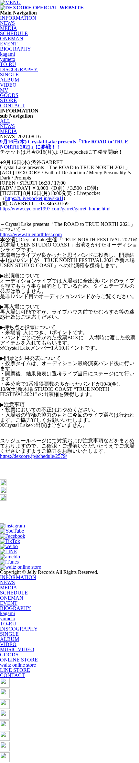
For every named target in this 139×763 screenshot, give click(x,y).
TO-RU (8, 64)
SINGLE (9, 74)
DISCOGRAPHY (19, 69)
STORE (8, 100)
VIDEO (8, 85)
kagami (7, 54)
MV (4, 90)
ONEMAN (11, 38)
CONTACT (12, 105)
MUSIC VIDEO (17, 649)
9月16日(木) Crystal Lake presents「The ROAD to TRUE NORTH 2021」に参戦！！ (64, 144)
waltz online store (18, 665)
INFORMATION (18, 18)
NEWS (7, 23)
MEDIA (8, 28)
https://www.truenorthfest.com (31, 234)
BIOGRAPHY (15, 49)
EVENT (8, 43)
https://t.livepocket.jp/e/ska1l (34, 198)
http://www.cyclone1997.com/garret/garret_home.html (55, 208)
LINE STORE (15, 670)
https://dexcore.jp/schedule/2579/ (33, 456)
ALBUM (9, 79)
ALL (5, 121)
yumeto (7, 59)
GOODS (9, 95)
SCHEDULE (14, 33)
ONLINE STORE (19, 659)
